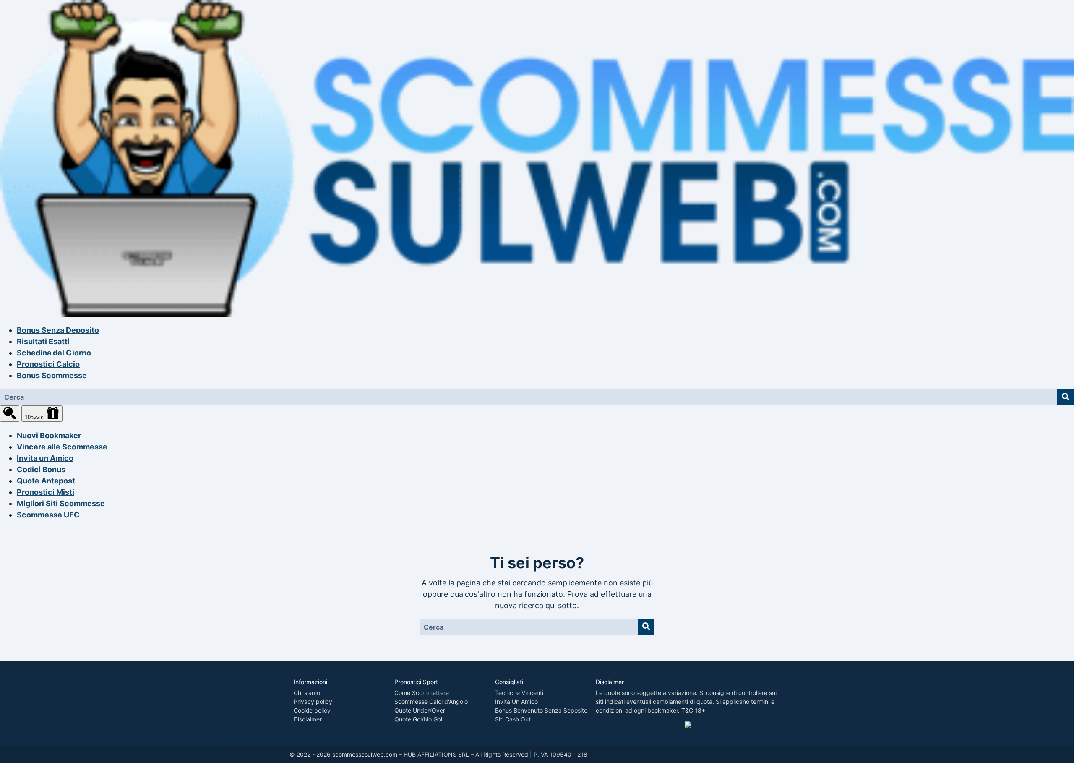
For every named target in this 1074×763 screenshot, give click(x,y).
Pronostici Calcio (48, 364)
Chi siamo (307, 692)
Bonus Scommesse (52, 375)
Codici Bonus (41, 469)
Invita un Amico (45, 458)
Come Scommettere (421, 692)
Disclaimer (308, 719)
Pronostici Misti (45, 492)
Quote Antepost (46, 480)
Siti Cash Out (513, 719)
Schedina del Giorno (54, 352)
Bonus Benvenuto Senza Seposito (541, 710)
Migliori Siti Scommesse (61, 503)
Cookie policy (312, 710)
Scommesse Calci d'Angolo (431, 701)
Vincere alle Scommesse (62, 446)
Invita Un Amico (516, 701)
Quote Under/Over (419, 710)
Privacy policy (313, 701)
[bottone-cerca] (1065, 397)
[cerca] (9, 413)
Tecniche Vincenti (519, 692)
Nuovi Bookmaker (49, 435)
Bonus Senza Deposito (58, 330)
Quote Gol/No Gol (418, 719)
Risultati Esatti (43, 341)
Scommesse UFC (48, 514)
